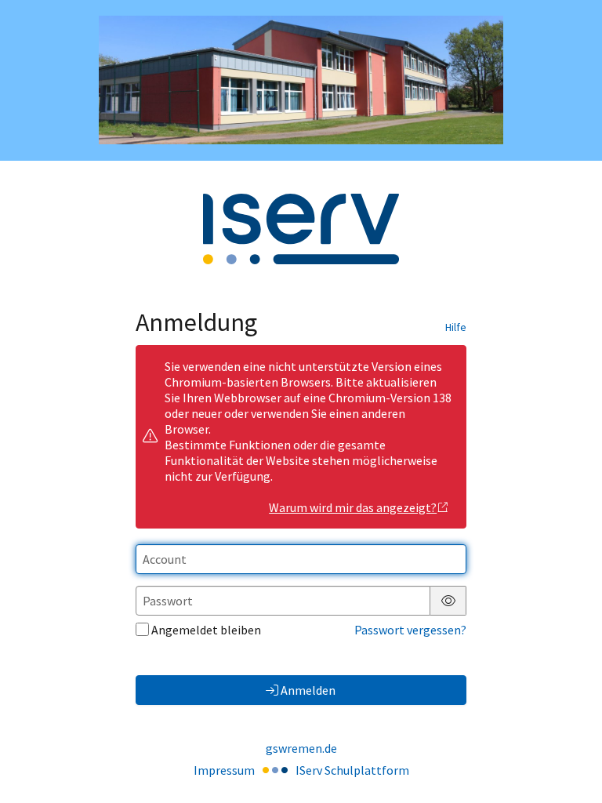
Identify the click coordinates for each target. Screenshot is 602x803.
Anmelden (308, 690)
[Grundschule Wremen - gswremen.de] (301, 80)
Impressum (224, 770)
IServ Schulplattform (352, 770)
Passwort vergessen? (410, 630)
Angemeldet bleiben (206, 630)
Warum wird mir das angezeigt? (353, 507)
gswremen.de (301, 748)
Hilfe (455, 327)
